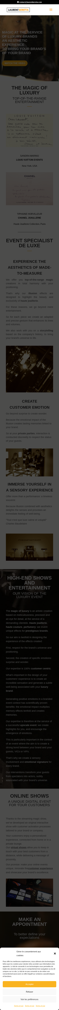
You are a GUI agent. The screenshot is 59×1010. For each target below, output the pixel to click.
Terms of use (18, 1006)
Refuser (29, 992)
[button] (55, 953)
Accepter (30, 984)
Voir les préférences (29, 999)
